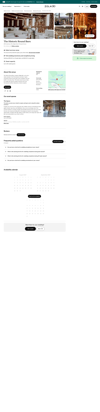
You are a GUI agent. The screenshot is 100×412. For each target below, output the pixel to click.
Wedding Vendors (7, 10)
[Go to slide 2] (54, 116)
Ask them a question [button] (58, 141)
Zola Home (88, 1)
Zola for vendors (94, 1)
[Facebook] (5, 91)
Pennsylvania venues (28, 10)
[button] (90, 35)
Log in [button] (87, 6)
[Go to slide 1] (53, 116)
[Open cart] (82, 6)
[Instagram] (7, 91)
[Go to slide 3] (55, 116)
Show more (6, 123)
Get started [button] (93, 6)
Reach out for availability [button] (34, 196)
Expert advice (17, 6)
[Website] (10, 91)
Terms (34, 1)
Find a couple (27, 6)
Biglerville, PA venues (37, 10)
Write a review (15, 46)
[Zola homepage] (50, 6)
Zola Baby (83, 1)
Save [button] (39, 228)
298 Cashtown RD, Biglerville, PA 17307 (56, 89)
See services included (34, 52)
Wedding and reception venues (17, 10)
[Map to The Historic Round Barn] (57, 80)
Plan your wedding (7, 6)
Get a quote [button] (7, 87)
